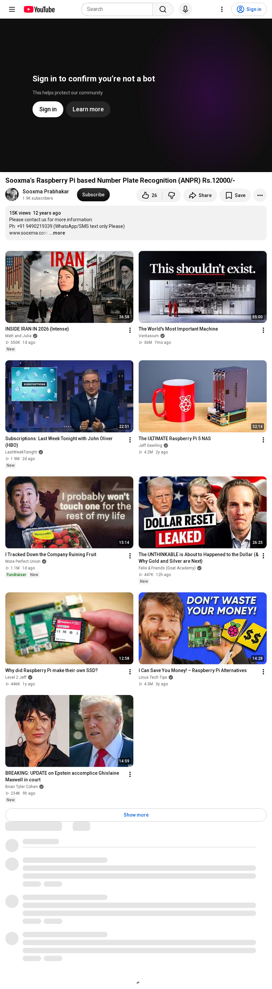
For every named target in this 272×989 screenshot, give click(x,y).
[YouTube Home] (39, 9)
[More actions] (260, 195)
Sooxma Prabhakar (46, 191)
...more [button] (57, 233)
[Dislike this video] (171, 195)
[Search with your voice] (185, 9)
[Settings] (222, 9)
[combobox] (119, 9)
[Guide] (12, 9)
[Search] (162, 9)
